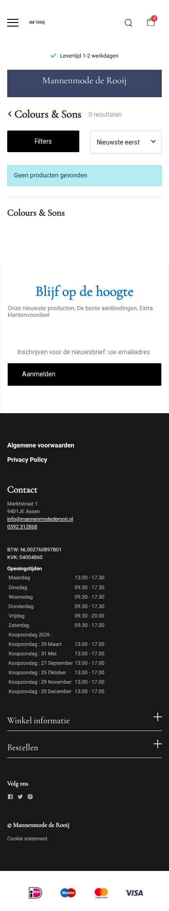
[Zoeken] (128, 23)
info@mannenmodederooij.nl (40, 519)
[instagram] (30, 798)
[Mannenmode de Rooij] (43, 22)
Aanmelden (38, 374)
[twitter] (20, 798)
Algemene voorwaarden (40, 445)
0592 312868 (22, 526)
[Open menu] (12, 23)
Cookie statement (27, 838)
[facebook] (10, 798)
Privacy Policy (27, 460)
